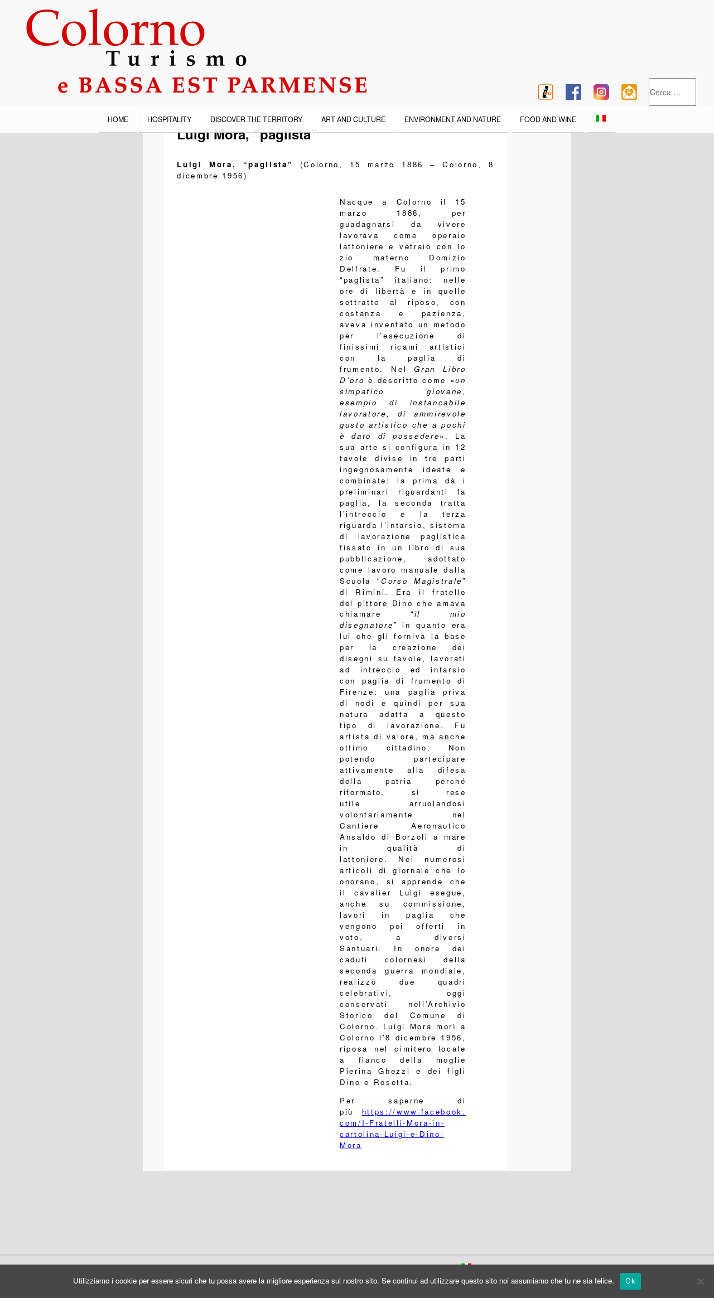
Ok (630, 1280)
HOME (118, 119)
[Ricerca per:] (672, 92)
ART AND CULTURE (353, 119)
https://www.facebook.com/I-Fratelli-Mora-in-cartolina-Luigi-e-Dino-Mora (403, 1128)
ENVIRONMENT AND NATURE (452, 119)
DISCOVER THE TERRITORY (256, 119)
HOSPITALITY (169, 119)
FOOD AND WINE (548, 119)
